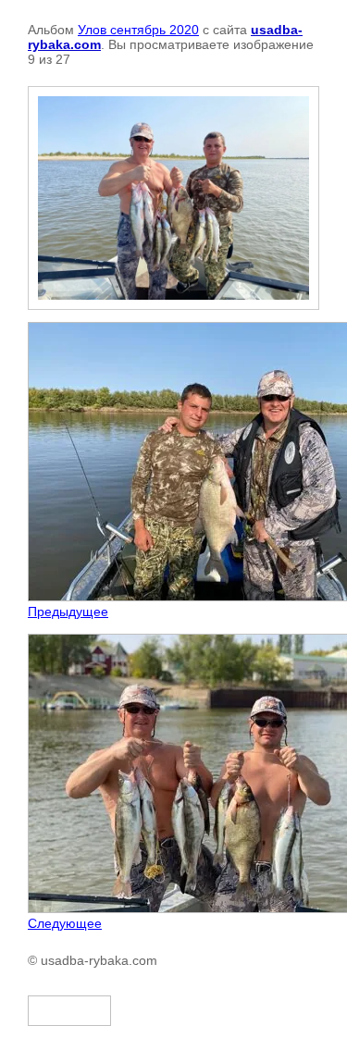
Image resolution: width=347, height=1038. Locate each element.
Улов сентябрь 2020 (138, 29)
